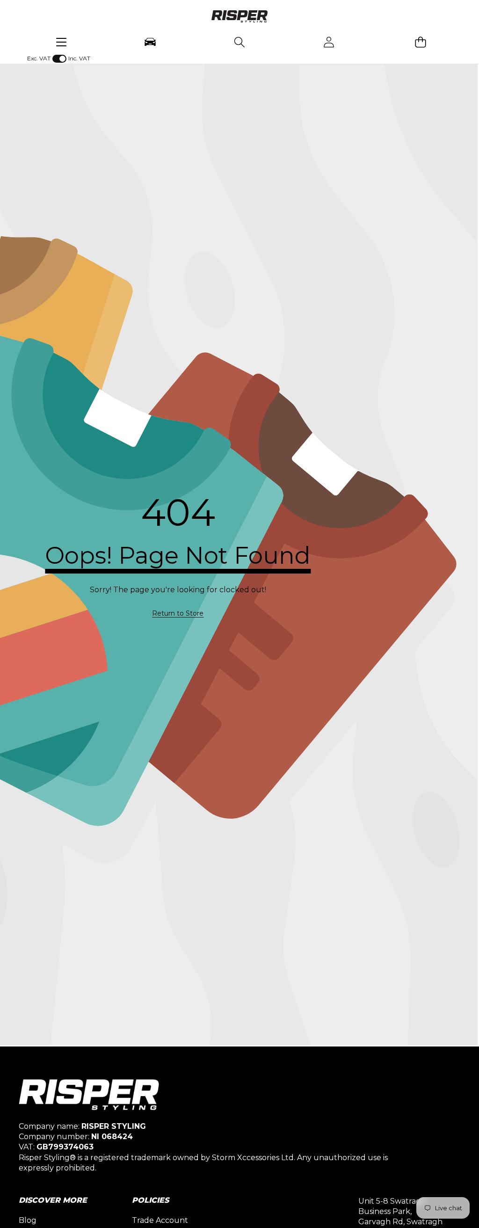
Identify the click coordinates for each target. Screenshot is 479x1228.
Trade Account (160, 1220)
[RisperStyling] (239, 18)
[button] (420, 41)
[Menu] (61, 41)
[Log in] (328, 41)
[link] (177, 613)
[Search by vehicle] (150, 41)
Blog (27, 1220)
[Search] (239, 41)
